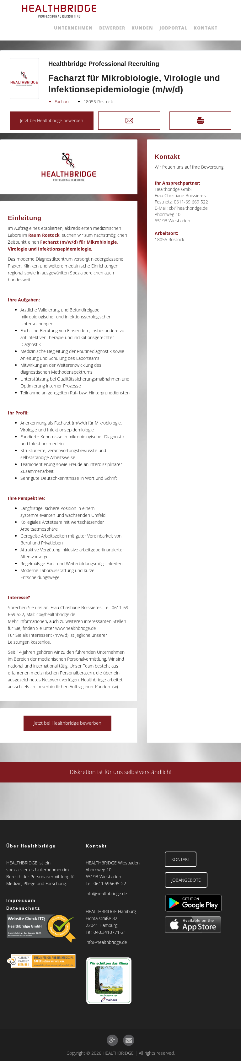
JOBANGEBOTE (186, 880)
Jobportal (173, 28)
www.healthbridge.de (75, 628)
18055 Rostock (98, 102)
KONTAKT (180, 859)
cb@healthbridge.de (55, 614)
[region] (68, 167)
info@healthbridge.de (106, 893)
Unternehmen (73, 28)
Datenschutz (23, 908)
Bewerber (112, 28)
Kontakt (205, 28)
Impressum (20, 900)
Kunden (142, 28)
